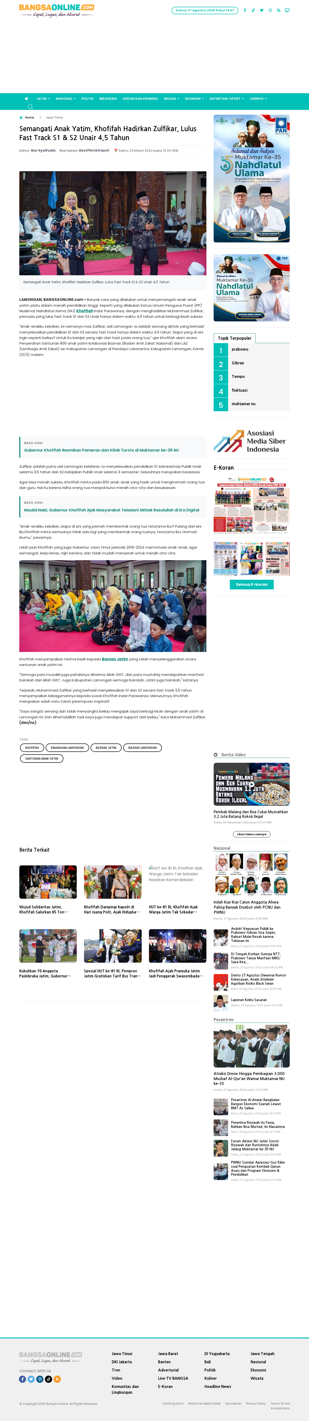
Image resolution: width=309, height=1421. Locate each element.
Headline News (217, 1386)
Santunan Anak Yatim (41, 758)
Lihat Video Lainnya (252, 834)
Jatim (41, 98)
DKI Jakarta (122, 1362)
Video (117, 1378)
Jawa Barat (168, 1354)
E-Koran (224, 467)
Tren (116, 1370)
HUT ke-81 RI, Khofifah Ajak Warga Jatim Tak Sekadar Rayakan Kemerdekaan (173, 912)
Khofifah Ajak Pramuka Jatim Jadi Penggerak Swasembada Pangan (174, 976)
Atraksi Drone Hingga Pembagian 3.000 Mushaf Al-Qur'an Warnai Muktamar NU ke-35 (249, 1079)
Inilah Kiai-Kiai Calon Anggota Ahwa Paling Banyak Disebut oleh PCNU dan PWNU (247, 907)
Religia (170, 98)
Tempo (238, 376)
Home (29, 117)
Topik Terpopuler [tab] (235, 338)
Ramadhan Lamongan (67, 748)
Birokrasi (108, 98)
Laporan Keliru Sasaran (249, 1000)
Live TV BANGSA (173, 1378)
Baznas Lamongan (142, 748)
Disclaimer (233, 1403)
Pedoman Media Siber (204, 1403)
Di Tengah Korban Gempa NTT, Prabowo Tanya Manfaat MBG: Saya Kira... (256, 958)
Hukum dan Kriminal (140, 98)
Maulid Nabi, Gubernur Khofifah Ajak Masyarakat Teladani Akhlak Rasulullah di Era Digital (111, 510)
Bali (207, 1362)
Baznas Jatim (115, 659)
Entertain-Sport (225, 98)
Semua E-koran (252, 584)
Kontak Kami (280, 1408)
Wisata (257, 1378)
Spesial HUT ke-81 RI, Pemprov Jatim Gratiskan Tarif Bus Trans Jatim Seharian (111, 976)
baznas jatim (106, 748)
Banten (164, 1362)
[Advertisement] (154, 57)
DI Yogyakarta (217, 1354)
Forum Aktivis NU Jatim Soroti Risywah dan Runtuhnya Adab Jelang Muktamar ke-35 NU (255, 1145)
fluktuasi (239, 390)
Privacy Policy (256, 1403)
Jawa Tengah (262, 1354)
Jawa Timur (122, 1354)
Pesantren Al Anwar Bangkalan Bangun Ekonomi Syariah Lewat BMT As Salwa (256, 1104)
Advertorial (168, 1370)
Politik (87, 98)
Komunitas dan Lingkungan (125, 1389)
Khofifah (84, 310)
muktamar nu (243, 404)
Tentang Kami (172, 1403)
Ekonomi (193, 98)
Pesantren (224, 1020)
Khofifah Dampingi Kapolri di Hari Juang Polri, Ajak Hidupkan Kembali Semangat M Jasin (111, 912)
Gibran (238, 363)
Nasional (64, 98)
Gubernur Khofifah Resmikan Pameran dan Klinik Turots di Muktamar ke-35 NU (101, 450)
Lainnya (256, 98)
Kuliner (210, 1378)
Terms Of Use (280, 1403)
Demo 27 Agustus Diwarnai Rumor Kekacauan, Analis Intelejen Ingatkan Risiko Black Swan (258, 979)
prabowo (240, 349)
